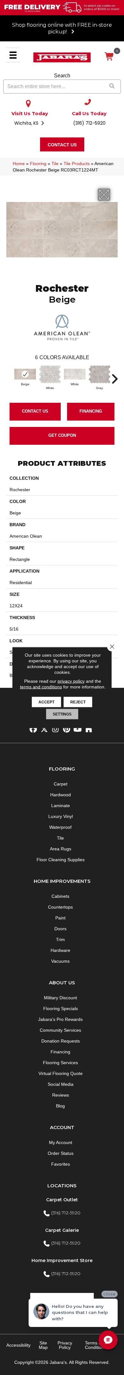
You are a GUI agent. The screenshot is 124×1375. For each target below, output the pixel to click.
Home (19, 163)
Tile (55, 163)
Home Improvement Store (62, 1260)
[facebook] (33, 729)
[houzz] (88, 729)
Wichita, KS (27, 123)
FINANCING (90, 411)
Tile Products (77, 163)
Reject (78, 702)
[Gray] (99, 374)
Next (114, 376)
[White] (50, 374)
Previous (9, 376)
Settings (62, 714)
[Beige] (25, 374)
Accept (46, 702)
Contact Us (35, 411)
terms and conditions (41, 686)
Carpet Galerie (62, 1230)
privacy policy (71, 681)
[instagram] (55, 729)
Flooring (38, 163)
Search (62, 75)
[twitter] (44, 729)
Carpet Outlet (62, 1200)
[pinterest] (66, 729)
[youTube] (77, 729)
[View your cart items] (109, 56)
